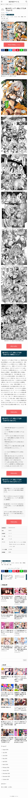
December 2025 (6, 773)
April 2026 (5, 761)
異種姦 (22, 16)
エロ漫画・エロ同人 (10, 14)
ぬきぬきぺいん (14, 1)
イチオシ (4, 16)
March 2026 (5, 764)
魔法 (7, 18)
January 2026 (6, 770)
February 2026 (6, 767)
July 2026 (5, 752)
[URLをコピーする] (25, 50)
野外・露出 (3, 18)
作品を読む (14, 412)
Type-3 (7, 12)
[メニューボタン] (1, 1)
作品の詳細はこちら (14, 44)
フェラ (8, 16)
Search (24, 660)
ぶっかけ (11, 16)
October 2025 (6, 779)
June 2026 (5, 755)
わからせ (15, 16)
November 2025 (6, 776)
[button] (3, 50)
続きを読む (14, 346)
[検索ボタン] (26, 1)
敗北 (19, 16)
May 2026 (5, 758)
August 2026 (5, 749)
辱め (25, 16)
